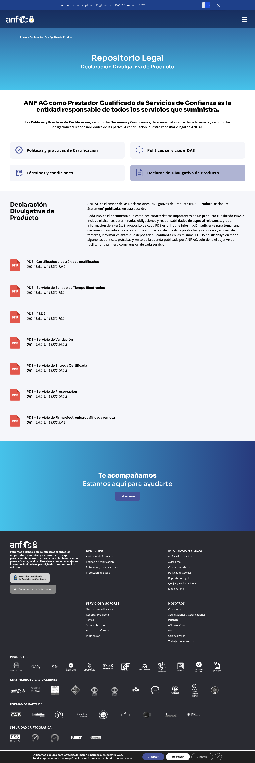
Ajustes (202, 757)
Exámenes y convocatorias (102, 567)
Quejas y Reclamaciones (182, 583)
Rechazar (178, 757)
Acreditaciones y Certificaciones (186, 614)
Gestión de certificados (99, 609)
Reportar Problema (97, 614)
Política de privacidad (180, 556)
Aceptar (153, 757)
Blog (170, 630)
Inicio (23, 37)
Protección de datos (98, 572)
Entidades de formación (100, 556)
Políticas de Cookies (179, 572)
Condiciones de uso (179, 567)
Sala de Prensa (176, 636)
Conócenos (174, 609)
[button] (244, 19)
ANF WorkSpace (177, 625)
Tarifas (90, 619)
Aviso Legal (174, 562)
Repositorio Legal (178, 578)
